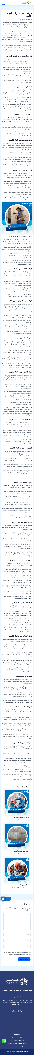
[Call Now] (3, 899)
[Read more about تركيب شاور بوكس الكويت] (17, 836)
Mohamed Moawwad (23, 1051)
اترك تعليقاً (27, 820)
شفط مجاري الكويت (23, 885)
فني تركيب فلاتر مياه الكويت (21, 817)
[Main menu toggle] (3, 3)
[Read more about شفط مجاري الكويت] (17, 870)
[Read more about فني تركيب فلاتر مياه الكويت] (17, 802)
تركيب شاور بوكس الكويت (21, 851)
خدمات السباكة (20, 820)
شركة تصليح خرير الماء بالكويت (20, 779)
